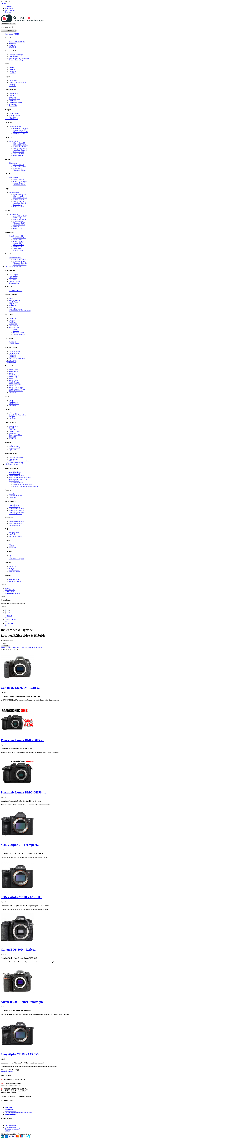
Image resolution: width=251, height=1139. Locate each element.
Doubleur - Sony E (18, 206)
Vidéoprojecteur (14, 533)
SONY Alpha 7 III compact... (20, 844)
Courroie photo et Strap (16, 60)
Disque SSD (12, 104)
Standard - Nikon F (19, 183)
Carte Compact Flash (15, 102)
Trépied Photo (13, 80)
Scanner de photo (14, 505)
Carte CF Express (14, 99)
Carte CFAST (13, 100)
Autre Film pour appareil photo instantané (25, 486)
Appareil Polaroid (14, 474)
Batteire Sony (13, 377)
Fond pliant (12, 355)
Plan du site (8, 1107)
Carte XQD (12, 97)
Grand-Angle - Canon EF (20, 145)
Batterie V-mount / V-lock (17, 389)
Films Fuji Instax (18, 482)
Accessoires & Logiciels (16, 559)
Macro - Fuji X (17, 226)
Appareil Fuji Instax (15, 472)
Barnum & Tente (14, 579)
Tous (8, 610)
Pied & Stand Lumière (15, 291)
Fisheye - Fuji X (18, 218)
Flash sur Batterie (14, 344)
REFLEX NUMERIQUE (17, 42)
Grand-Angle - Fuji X (19, 219)
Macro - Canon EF (18, 152)
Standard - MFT (18, 243)
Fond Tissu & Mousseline (17, 358)
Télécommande (13, 56)
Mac (10, 555)
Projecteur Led (13, 274)
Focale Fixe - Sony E (19, 203)
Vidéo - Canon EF (18, 153)
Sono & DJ (12, 566)
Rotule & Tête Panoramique (17, 82)
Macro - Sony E (17, 205)
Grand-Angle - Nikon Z (20, 166)
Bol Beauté (12, 305)
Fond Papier (12, 357)
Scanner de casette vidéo (16, 512)
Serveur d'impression (15, 523)
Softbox (11, 298)
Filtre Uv (11, 67)
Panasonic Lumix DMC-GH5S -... (23, 792)
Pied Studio (12, 86)
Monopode (12, 84)
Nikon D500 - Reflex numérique (22, 1002)
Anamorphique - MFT (19, 238)
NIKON (8, 616)
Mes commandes (10, 1111)
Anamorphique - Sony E (20, 194)
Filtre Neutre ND (14, 71)
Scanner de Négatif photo (16, 508)
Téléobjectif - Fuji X (19, 223)
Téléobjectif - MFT (18, 245)
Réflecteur (12, 307)
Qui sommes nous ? (11, 1125)
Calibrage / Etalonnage (16, 54)
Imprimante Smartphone (16, 475)
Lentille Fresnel (13, 302)
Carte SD (11, 95)
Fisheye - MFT (17, 239)
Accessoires (12, 547)
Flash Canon (12, 318)
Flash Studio (12, 342)
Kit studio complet (14, 351)
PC (10, 557)
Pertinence (5, 645)
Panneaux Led (13, 276)
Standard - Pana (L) (19, 261)
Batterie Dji (12, 385)
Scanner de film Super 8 (16, 510)
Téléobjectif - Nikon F (19, 185)
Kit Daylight (12, 279)
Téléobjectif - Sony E (19, 201)
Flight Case (12, 117)
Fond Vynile (12, 360)
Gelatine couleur (14, 283)
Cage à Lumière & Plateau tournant (19, 311)
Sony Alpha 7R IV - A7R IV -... (21, 1054)
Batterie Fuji (12, 373)
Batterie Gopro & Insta (16, 387)
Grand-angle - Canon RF (20, 128)
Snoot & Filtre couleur (15, 309)
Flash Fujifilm (13, 324)
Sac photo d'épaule (14, 115)
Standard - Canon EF (19, 146)
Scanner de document (15, 514)
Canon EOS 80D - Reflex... (18, 949)
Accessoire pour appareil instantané (19, 477)
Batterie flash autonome (16, 391)
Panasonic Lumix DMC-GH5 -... (22, 740)
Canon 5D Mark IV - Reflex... (20, 687)
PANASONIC (10, 620)
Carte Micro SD (14, 93)
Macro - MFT (17, 248)
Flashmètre (16, 331)
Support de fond (14, 353)
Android (11, 546)
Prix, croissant (27, 647)
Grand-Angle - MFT (19, 241)
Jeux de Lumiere (14, 570)
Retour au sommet (8, 1071)
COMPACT (12, 45)
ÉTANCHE (12, 47)
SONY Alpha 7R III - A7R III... (21, 897)
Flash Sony (12, 320)
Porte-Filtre (12, 73)
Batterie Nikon (13, 371)
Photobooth (12, 497)
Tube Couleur (13, 278)
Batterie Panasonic (14, 375)
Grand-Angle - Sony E (20, 198)
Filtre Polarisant (13, 69)
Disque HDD (13, 106)
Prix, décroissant (37, 647)
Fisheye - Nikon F (18, 179)
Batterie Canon (13, 369)
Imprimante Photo (14, 525)
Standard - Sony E (18, 199)
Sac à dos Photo (14, 113)
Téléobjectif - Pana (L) (20, 263)
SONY (8, 613)
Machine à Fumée (14, 571)
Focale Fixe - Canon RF (20, 133)
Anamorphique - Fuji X (20, 216)
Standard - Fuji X (18, 221)
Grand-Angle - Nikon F (20, 181)
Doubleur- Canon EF (19, 155)
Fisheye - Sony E (18, 196)
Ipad (10, 544)
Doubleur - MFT (18, 250)
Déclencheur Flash (18, 332)
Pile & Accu (12, 392)
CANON (9, 624)
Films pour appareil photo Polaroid (23, 484)
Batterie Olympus (14, 382)
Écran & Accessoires (15, 536)
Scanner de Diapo (14, 507)
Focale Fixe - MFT (18, 246)
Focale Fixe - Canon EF (20, 150)
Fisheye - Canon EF (19, 143)
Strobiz (15, 329)
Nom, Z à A (19, 647)
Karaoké (11, 568)
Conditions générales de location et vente (18, 1112)
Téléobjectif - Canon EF (20, 148)
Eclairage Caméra (14, 281)
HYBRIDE (12, 43)
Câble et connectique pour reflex (19, 58)
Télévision (12, 534)
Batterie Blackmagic (15, 384)
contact (7, 1131)
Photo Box (12, 494)
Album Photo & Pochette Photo (18, 479)
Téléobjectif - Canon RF (20, 132)
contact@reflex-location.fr (10, 1085)
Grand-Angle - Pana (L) (20, 259)
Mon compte (9, 1109)
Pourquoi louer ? (10, 1127)
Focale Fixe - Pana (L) (19, 265)
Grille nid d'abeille (14, 300)
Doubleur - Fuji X (18, 228)
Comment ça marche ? (12, 1129)
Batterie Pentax (13, 380)
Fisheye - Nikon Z (18, 165)
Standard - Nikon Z (19, 168)
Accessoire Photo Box (15, 495)
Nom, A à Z (11, 647)
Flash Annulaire (13, 325)
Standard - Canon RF (19, 130)
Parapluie (11, 304)
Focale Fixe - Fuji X (19, 225)
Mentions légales (10, 1114)
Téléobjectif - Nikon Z (19, 170)
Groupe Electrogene (15, 581)
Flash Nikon (12, 322)
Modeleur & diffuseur (19, 334)
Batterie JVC (13, 378)
